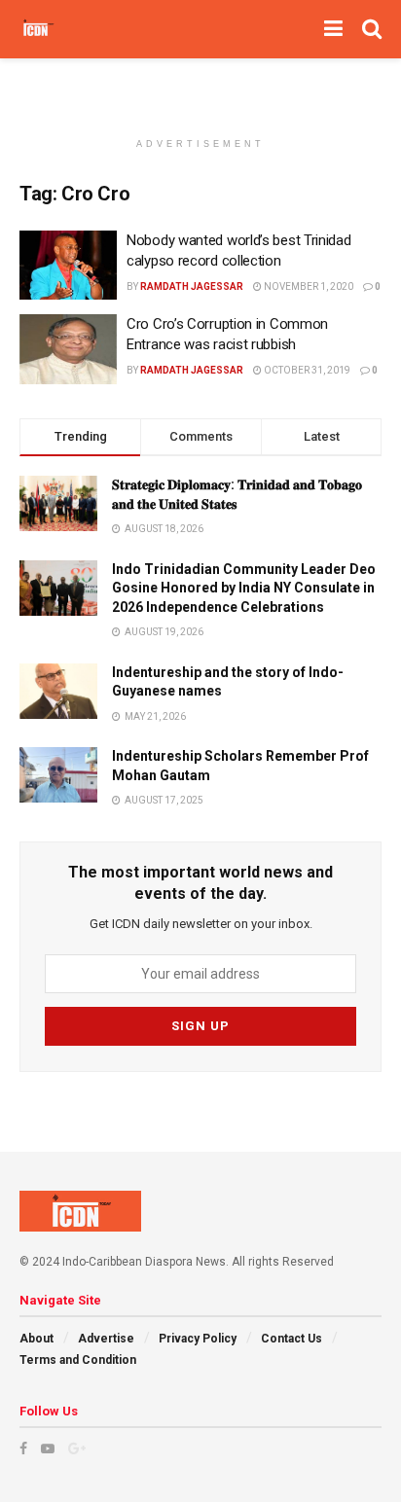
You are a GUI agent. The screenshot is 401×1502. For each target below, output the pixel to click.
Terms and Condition (77, 1360)
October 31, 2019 (306, 370)
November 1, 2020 (307, 286)
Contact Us (291, 1338)
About (36, 1338)
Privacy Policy (198, 1338)
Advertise (106, 1338)
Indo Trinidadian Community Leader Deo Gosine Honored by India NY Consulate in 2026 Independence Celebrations (244, 588)
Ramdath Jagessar (191, 286)
